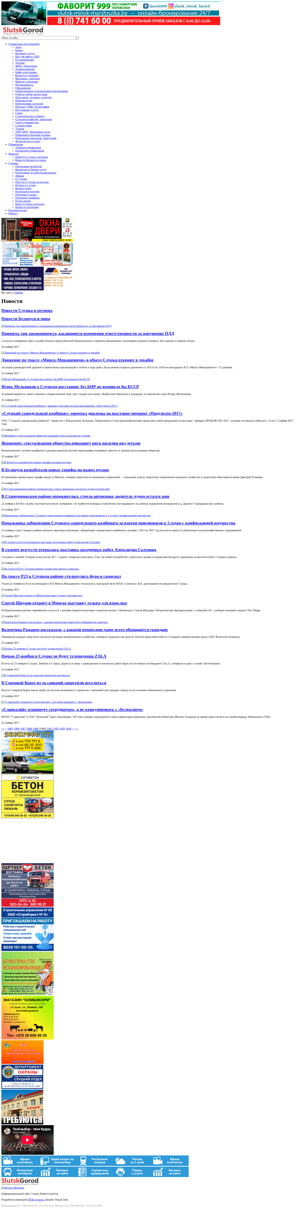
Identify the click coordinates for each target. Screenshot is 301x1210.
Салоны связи (23, 125)
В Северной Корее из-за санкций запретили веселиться (53, 682)
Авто (18, 47)
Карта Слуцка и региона (29, 204)
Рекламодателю (17, 210)
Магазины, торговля (27, 78)
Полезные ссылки (26, 194)
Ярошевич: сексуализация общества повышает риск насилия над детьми (70, 443)
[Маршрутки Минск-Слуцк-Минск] (27, 772)
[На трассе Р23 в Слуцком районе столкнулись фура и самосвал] (40, 568)
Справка (13, 163)
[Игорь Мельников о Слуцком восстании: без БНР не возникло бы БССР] (45, 379)
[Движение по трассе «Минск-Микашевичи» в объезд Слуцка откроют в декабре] (50, 352)
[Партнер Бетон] (27, 905)
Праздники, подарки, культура (33, 97)
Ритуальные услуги (26, 109)
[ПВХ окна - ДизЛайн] (37, 265)
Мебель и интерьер (26, 81)
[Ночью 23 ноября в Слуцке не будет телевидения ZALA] (36, 648)
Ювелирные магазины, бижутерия (35, 138)
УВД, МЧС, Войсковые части (32, 131)
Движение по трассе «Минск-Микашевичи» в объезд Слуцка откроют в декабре (77, 360)
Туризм (19, 128)
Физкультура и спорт (27, 141)
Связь (18, 113)
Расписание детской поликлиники (35, 172)
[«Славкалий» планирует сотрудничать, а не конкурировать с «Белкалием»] (47, 702)
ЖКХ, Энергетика (26, 65)
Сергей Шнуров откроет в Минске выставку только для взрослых (64, 603)
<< (3, 728)
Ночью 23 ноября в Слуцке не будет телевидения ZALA (53, 656)
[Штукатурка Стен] (27, 994)
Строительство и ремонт (30, 116)
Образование (23, 87)
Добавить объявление (28, 147)
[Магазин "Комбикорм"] (27, 1038)
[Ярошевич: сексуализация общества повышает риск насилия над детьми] (45, 435)
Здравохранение (25, 69)
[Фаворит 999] (110, 24)
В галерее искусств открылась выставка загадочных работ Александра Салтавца (78, 549)
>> (77, 728)
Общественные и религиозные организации (41, 91)
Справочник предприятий (24, 44)
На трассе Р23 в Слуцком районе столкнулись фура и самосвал (61, 576)
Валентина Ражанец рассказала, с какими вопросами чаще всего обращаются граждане (84, 629)
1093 (62, 728)
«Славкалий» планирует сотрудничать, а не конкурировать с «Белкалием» (72, 709)
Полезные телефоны (27, 197)
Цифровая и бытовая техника (32, 135)
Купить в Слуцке (25, 185)
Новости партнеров (27, 207)
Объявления (15, 144)
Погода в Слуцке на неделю (32, 182)
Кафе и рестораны (26, 72)
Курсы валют (23, 200)
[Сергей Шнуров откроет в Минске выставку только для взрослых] (41, 595)
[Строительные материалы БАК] (37, 289)
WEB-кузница (36, 1199)
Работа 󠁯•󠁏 (13, 213)
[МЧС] (22, 1062)
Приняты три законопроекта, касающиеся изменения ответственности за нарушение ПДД (87, 333)
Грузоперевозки (24, 59)
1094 (68, 728)
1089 (35, 728)
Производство (23, 100)
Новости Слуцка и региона (31, 156)
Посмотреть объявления (29, 150)
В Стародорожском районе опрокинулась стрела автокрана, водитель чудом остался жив (85, 496)
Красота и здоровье (26, 75)
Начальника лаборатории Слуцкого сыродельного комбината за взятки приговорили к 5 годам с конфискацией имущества (118, 523)
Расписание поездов (27, 191)
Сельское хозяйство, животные (33, 119)
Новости (13, 153)
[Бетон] (27, 817)
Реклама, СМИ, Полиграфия (32, 106)
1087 (23, 728)
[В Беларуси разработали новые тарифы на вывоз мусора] (36, 462)
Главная (18, 292)
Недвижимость (24, 84)
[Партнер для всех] (27, 861)
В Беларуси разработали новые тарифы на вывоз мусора (55, 469)
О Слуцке (21, 178)
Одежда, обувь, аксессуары (31, 94)
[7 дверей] (37, 240)
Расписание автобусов (28, 166)
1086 (16, 728)
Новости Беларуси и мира (30, 160)
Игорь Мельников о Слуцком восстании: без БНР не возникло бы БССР (70, 386)
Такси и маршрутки (27, 122)
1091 (49, 728)
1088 (29, 728)
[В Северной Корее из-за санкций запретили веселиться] (35, 675)
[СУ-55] (27, 950)
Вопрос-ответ (23, 188)
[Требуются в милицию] (22, 1123)
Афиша (19, 175)
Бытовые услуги (25, 53)
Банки (19, 50)
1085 (10, 728)
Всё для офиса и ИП (27, 56)
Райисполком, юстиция (29, 103)
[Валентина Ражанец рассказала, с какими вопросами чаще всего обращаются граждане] (54, 622)
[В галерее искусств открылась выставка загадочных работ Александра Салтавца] (50, 542)
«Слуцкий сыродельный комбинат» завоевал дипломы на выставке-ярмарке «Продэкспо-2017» (92, 413)
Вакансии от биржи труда (30, 169)
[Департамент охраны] (22, 1087)
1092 (56, 728)
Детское (20, 62)
